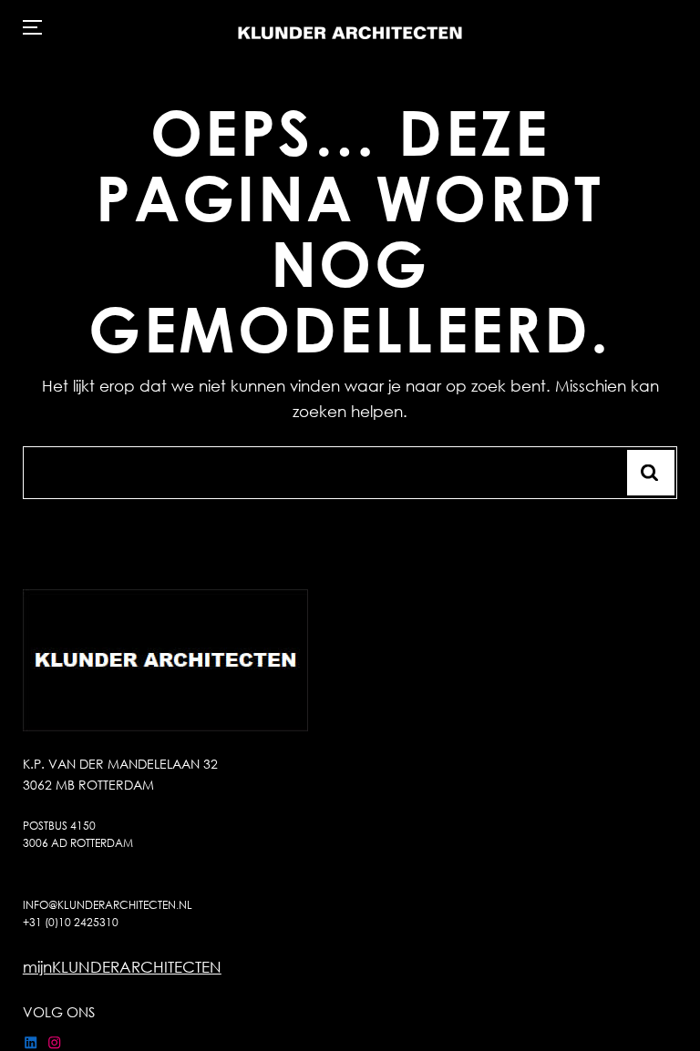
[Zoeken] (650, 472)
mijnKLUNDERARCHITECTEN (122, 966)
